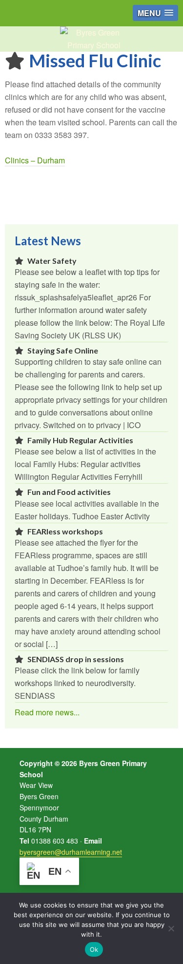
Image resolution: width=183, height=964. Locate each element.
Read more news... (47, 712)
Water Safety (52, 260)
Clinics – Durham (35, 160)
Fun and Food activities (69, 491)
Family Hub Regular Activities (80, 440)
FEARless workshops (65, 531)
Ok (94, 949)
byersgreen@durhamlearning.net (71, 852)
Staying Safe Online (62, 350)
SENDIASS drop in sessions (75, 659)
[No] (171, 928)
